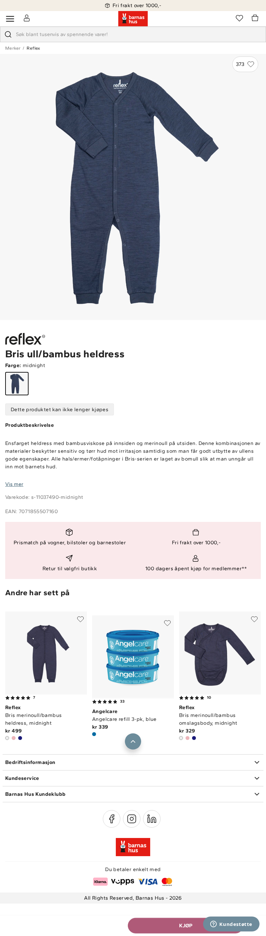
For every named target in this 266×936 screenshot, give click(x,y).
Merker (12, 48)
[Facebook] (111, 819)
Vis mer (14, 484)
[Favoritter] (239, 18)
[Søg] (8, 34)
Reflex (33, 48)
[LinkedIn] (152, 819)
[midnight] (17, 383)
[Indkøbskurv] (256, 19)
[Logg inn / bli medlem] (26, 18)
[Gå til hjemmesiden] (133, 19)
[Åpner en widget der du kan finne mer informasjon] (231, 925)
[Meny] (10, 19)
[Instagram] (131, 819)
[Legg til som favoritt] (80, 619)
